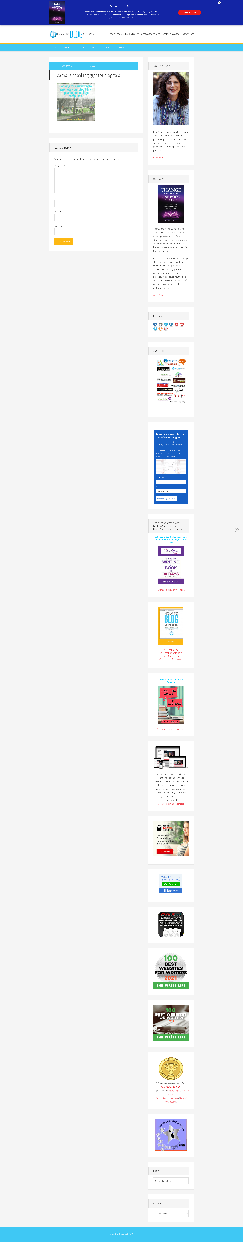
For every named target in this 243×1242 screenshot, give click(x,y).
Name (57, 198)
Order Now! (158, 295)
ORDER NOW (189, 13)
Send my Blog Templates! (166, 499)
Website (58, 226)
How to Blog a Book (72, 34)
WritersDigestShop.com (171, 658)
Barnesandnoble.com (171, 652)
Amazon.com (171, 649)
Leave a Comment (91, 66)
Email (57, 212)
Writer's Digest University (166, 1098)
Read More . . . (159, 157)
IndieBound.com (171, 655)
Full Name (160, 477)
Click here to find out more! (171, 803)
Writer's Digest (173, 1090)
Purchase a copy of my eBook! (171, 589)
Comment (59, 166)
